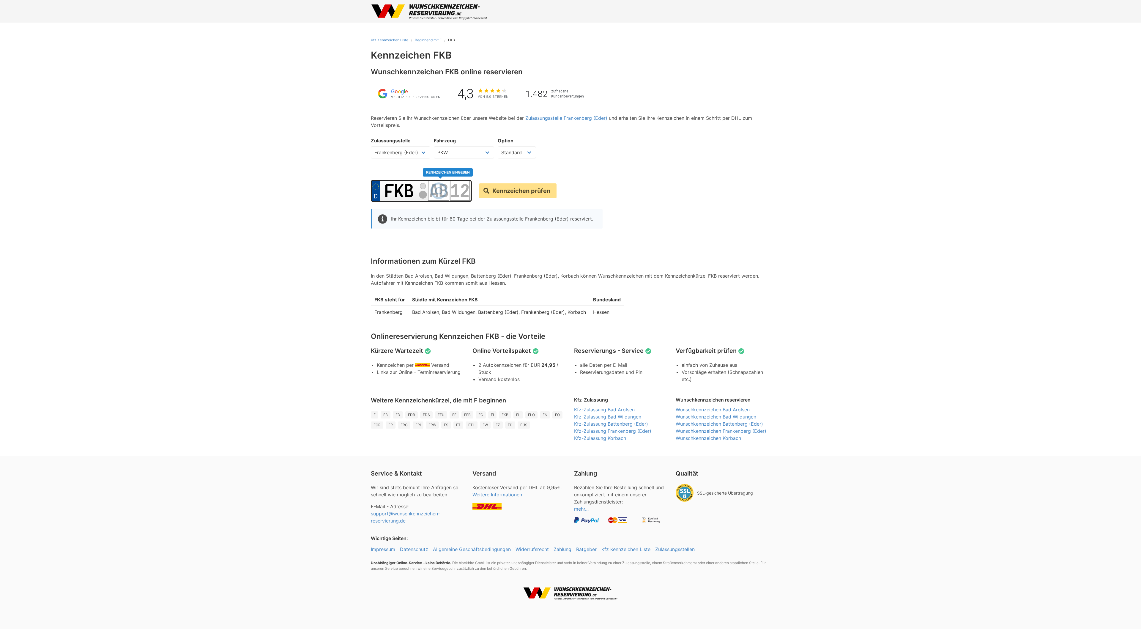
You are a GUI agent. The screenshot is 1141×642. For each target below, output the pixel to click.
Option (505, 141)
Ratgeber (586, 549)
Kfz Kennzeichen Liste (389, 40)
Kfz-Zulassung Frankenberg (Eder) (612, 431)
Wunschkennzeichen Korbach (708, 438)
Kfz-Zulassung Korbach (600, 438)
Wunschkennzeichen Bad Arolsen (713, 410)
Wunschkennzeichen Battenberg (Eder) (719, 424)
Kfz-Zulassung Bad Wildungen (607, 417)
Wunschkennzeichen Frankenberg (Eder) (721, 431)
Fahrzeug (445, 141)
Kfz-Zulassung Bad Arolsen (604, 410)
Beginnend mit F (428, 40)
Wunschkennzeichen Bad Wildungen (716, 417)
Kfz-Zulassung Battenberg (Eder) (611, 424)
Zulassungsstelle (391, 141)
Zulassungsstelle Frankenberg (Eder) (566, 118)
